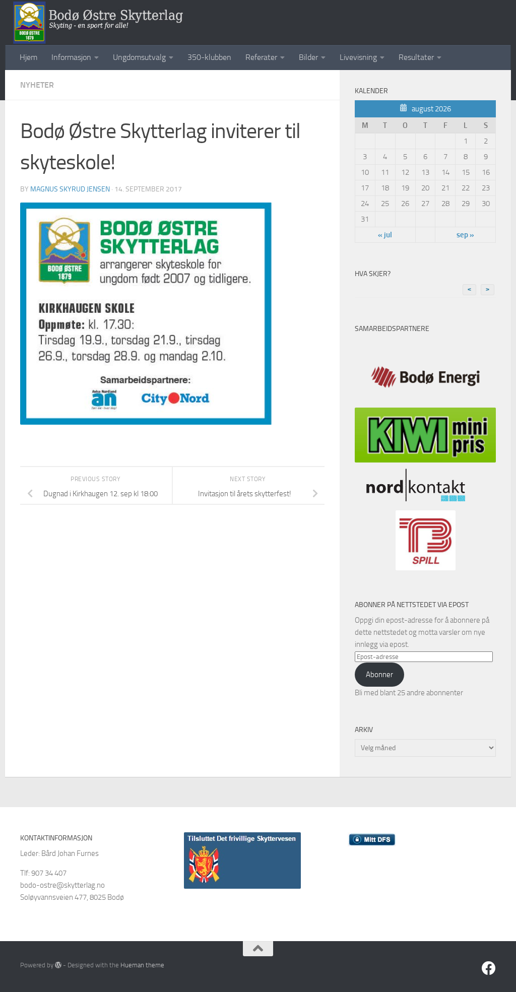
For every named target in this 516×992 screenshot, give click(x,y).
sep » (465, 234)
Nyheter (37, 85)
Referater (261, 57)
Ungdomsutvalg (139, 57)
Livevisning (358, 57)
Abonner (379, 674)
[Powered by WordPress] (58, 965)
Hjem (28, 57)
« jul (385, 234)
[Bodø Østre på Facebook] (489, 968)
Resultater (416, 57)
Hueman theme (142, 965)
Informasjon (71, 57)
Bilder (308, 57)
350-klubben (209, 57)
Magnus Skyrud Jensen (70, 189)
